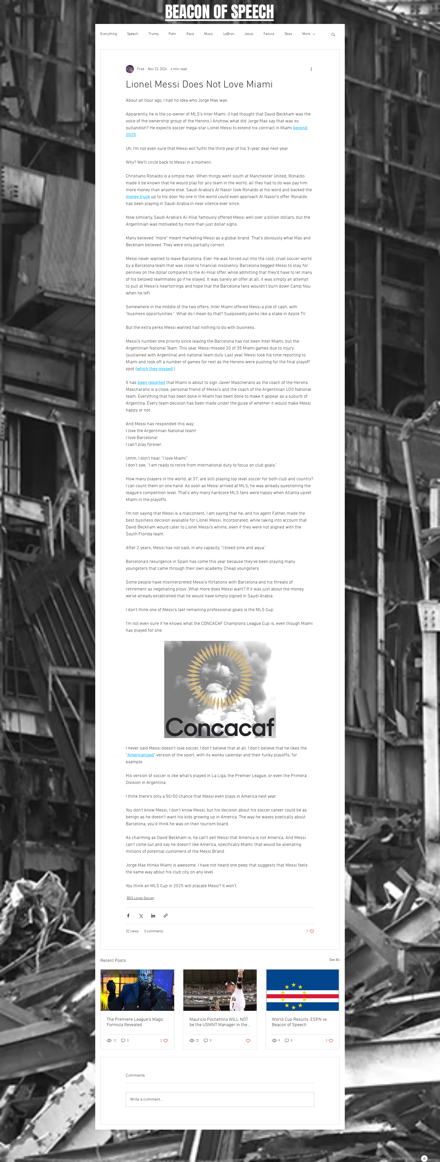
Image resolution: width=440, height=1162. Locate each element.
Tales (288, 34)
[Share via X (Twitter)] (140, 915)
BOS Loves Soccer (140, 898)
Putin (172, 34)
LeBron (228, 34)
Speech (132, 34)
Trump (153, 34)
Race (190, 34)
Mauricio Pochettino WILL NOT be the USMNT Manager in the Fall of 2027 (218, 1022)
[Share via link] (165, 915)
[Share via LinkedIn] (153, 915)
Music (208, 34)
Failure (269, 34)
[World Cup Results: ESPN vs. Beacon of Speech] (302, 990)
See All (334, 960)
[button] (333, 34)
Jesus (248, 34)
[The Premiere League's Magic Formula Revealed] (137, 990)
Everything (108, 34)
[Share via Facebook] (128, 915)
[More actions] (311, 69)
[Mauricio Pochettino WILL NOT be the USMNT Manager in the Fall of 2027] (220, 990)
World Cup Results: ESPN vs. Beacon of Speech (300, 1022)
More (306, 34)
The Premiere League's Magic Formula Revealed (135, 1022)
